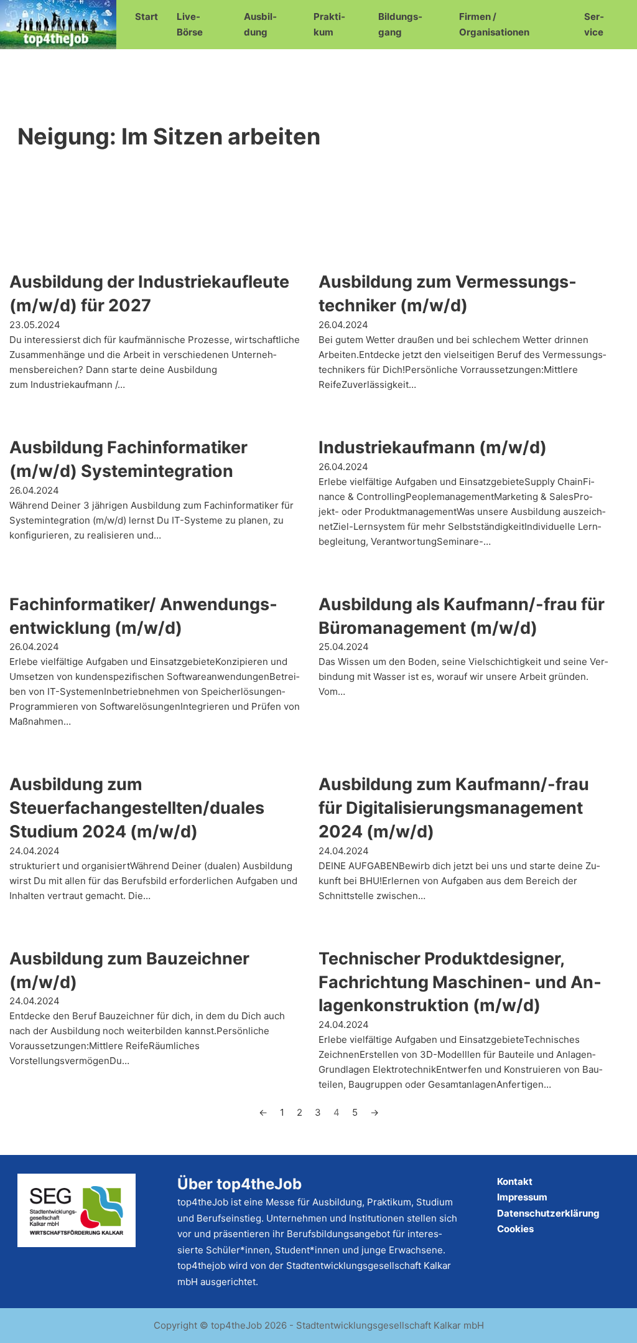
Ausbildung (260, 25)
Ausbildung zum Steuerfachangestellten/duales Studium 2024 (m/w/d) (136, 808)
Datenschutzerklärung (548, 1213)
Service (594, 25)
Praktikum (329, 25)
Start (146, 16)
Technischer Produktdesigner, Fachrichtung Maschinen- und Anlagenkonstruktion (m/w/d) (460, 982)
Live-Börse (190, 25)
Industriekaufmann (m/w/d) (432, 447)
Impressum (522, 1197)
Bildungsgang (400, 25)
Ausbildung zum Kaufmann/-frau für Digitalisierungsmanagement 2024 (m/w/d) (453, 808)
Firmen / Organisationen (494, 25)
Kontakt (514, 1181)
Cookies (515, 1229)
